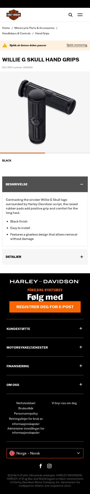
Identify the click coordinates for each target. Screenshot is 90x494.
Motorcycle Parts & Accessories (34, 28)
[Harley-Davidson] (45, 281)
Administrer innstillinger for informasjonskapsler (25, 431)
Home (6, 28)
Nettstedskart (25, 403)
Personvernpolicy (26, 413)
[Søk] (70, 14)
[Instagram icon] (49, 466)
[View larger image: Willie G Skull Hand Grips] (45, 111)
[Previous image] (8, 112)
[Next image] (81, 112)
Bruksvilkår (25, 408)
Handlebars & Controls (16, 33)
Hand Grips (42, 33)
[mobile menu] (79, 15)
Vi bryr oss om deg (64, 403)
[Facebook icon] (40, 466)
